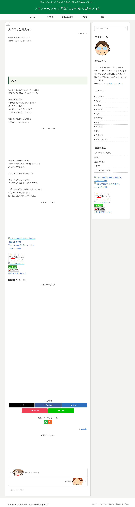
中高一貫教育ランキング (17, 273)
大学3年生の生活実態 (102, 153)
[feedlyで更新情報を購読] (46, 422)
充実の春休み (99, 162)
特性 (24, 280)
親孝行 (97, 157)
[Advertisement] (47, 59)
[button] (125, 28)
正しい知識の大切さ (102, 170)
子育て (12, 280)
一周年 (97, 166)
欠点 (19, 280)
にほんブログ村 (14, 242)
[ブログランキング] (16, 263)
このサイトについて (115, 84)
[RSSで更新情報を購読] (50, 422)
